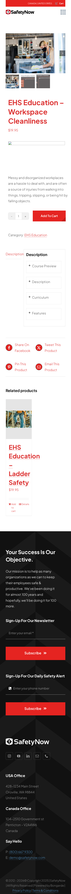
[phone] (46, 756)
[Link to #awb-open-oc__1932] (63, 12)
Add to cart (49, 216)
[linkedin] (28, 756)
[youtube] (18, 756)
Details (25, 504)
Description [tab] (13, 254)
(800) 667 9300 (21, 852)
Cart (59, 3)
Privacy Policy (21, 890)
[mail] (37, 756)
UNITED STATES (45, 3)
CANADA (32, 3)
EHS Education (35, 235)
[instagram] (9, 756)
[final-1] (20, 8)
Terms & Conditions (45, 890)
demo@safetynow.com (27, 857)
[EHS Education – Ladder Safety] (19, 419)
